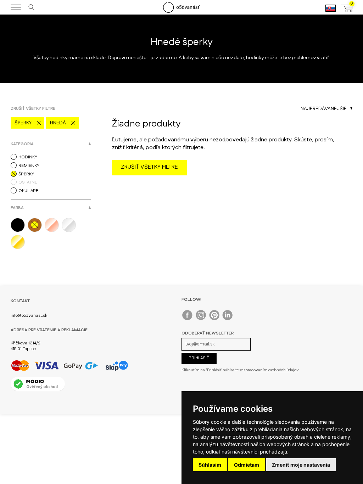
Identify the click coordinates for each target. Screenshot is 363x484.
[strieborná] (70, 224)
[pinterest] (214, 317)
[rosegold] (53, 224)
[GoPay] (54, 365)
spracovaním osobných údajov (271, 370)
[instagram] (201, 317)
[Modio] (38, 384)
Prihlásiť (199, 358)
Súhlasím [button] (210, 465)
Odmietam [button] (246, 465)
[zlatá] (19, 242)
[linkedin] (228, 317)
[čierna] (19, 224)
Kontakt (20, 301)
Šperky (23, 122)
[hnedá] (36, 224)
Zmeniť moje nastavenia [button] (301, 465)
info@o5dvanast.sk (29, 316)
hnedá (58, 122)
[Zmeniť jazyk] (330, 11)
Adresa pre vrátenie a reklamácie (49, 330)
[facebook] (188, 317)
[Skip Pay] (117, 365)
